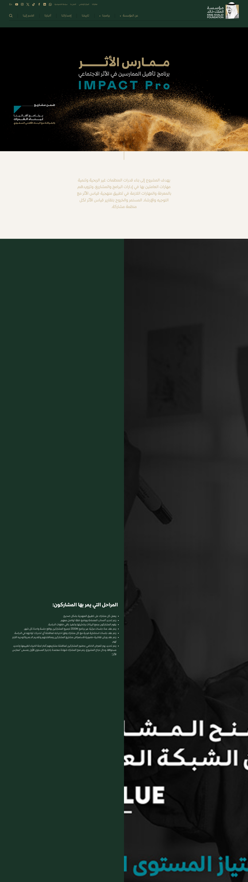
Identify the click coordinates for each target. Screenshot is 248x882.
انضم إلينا (28, 15)
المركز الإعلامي (84, 4)
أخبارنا (47, 15)
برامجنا (106, 15)
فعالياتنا (94, 4)
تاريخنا (85, 15)
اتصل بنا (73, 4)
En (10, 4)
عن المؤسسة (130, 15)
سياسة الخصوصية (61, 4)
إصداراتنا (66, 15)
